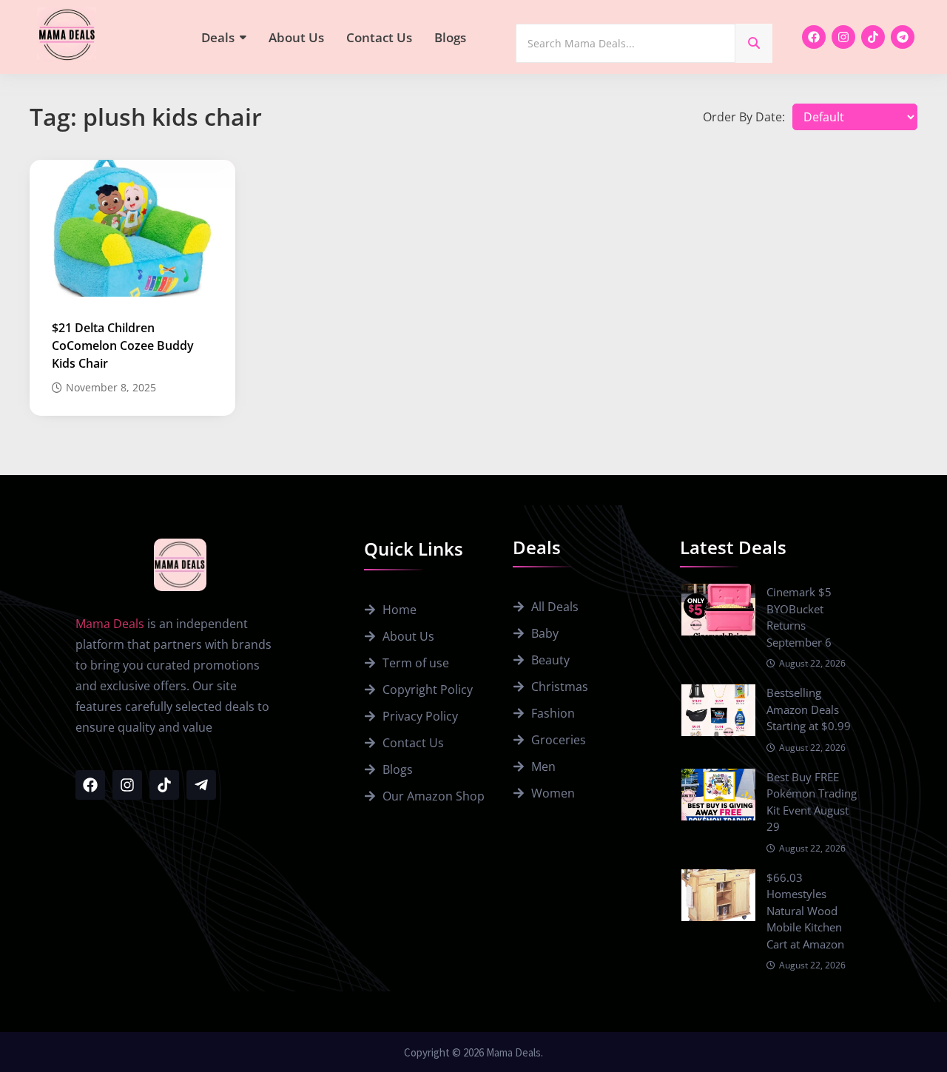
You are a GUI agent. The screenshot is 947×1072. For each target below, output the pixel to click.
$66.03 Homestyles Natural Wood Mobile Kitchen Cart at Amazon (805, 910)
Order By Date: (744, 117)
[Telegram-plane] (201, 785)
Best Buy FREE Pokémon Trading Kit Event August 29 (811, 802)
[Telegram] (902, 37)
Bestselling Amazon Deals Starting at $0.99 (808, 709)
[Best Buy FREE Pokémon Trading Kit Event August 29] (718, 794)
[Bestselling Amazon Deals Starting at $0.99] (718, 710)
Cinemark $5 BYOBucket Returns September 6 (799, 617)
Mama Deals (109, 624)
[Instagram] (843, 37)
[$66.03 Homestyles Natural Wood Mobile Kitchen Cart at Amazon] (718, 895)
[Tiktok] (873, 37)
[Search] (753, 43)
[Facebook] (814, 37)
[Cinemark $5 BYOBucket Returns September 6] (718, 610)
